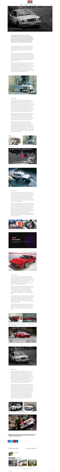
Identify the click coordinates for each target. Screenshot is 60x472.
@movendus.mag (35, 468)
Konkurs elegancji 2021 (31, 466)
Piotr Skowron (11, 30)
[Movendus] (30, 2)
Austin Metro (12, 434)
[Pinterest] (14, 441)
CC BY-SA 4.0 (19, 325)
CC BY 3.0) (31, 412)
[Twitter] (11, 441)
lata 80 (19, 435)
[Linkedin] (17, 441)
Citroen (16, 434)
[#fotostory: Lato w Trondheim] (13, 462)
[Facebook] (9, 441)
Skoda (30, 435)
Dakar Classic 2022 (20, 466)
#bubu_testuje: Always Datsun (14, 448)
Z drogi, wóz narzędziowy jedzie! (31, 448)
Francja (14, 435)
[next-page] (36, 458)
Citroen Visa (18, 434)
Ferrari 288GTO (10, 435)
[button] (51, 5)
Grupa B (16, 435)
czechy (32, 434)
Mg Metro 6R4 (21, 435)
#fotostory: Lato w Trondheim (13, 466)
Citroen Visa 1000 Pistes (23, 434)
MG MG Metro (25, 435)
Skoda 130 (33, 435)
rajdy (28, 435)
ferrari (35, 434)
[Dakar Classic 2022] (22, 462)
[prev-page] (35, 458)
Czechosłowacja (29, 434)
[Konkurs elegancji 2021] (32, 462)
